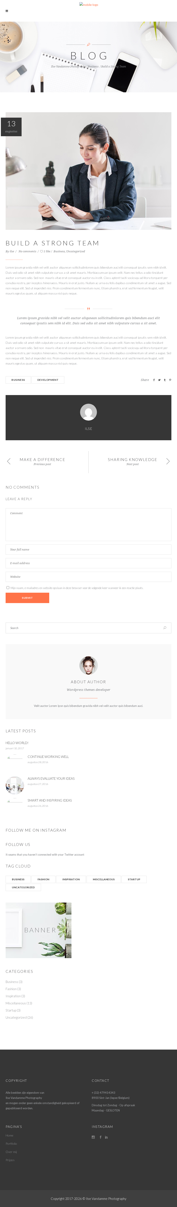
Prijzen (10, 1160)
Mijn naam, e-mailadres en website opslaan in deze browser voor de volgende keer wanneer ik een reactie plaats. (77, 588)
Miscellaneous (104, 879)
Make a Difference (42, 459)
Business (93, 66)
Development (48, 379)
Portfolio (11, 1143)
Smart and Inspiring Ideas (50, 800)
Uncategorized (75, 251)
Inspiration (71, 879)
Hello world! (17, 743)
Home (9, 1135)
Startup (134, 879)
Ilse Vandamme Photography (68, 66)
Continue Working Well (48, 757)
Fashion (43, 879)
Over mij (11, 1152)
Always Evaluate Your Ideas (51, 778)
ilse (12, 251)
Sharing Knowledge (132, 459)
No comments (28, 251)
